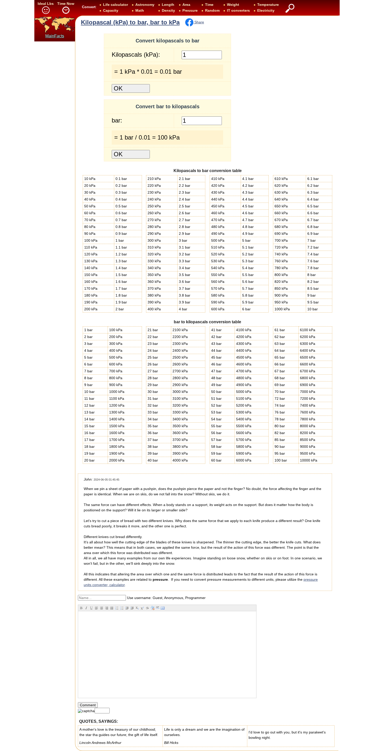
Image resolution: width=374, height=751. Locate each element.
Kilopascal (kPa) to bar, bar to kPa (130, 22)
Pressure (190, 10)
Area (186, 5)
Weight (233, 5)
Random (212, 10)
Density (168, 10)
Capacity (110, 10)
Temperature (268, 5)
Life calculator (115, 5)
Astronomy (144, 5)
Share (198, 22)
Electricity (266, 10)
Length (168, 5)
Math (139, 10)
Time (209, 5)
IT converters (238, 10)
